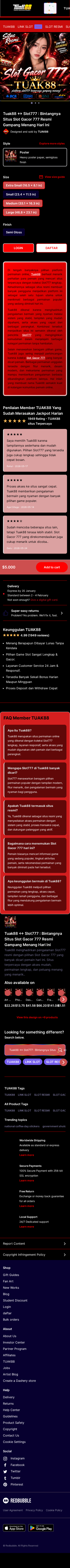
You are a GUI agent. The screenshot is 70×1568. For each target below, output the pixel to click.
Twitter (16, 1471)
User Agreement (13, 1510)
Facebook (18, 1465)
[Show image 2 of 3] (35, 103)
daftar (7, 1313)
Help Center (11, 1410)
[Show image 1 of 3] (32, 103)
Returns (8, 1403)
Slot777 (26, 334)
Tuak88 (36, 274)
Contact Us (11, 1435)
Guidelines (10, 1416)
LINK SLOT (29, 27)
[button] (51, 999)
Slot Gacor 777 (36, 357)
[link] (12, 1062)
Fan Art (8, 1281)
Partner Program (15, 1349)
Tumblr (15, 1478)
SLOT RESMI (54, 27)
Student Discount (15, 1300)
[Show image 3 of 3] (38, 103)
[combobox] (50, 8)
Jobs (6, 1368)
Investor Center (14, 1342)
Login (7, 1307)
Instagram (18, 1458)
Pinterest (17, 1484)
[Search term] (51, 8)
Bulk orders (11, 1319)
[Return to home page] (23, 8)
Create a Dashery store (19, 1381)
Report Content (14, 1243)
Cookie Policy (54, 1510)
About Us (9, 1336)
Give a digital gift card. (44, 599)
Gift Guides (11, 1275)
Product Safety (13, 1423)
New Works (11, 1287)
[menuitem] (9, 26)
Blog (6, 1294)
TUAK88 (9, 27)
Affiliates (9, 1355)
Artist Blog (10, 1374)
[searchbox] (35, 1050)
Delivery (9, 1397)
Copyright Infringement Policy (24, 1254)
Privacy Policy (34, 1510)
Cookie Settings (14, 1441)
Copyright (10, 1429)
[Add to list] (8, 993)
